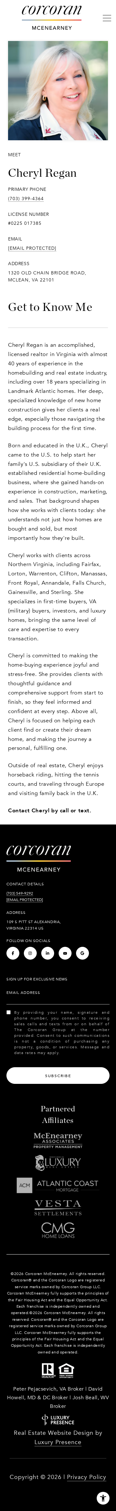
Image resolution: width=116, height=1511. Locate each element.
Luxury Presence (58, 1442)
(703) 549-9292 (19, 893)
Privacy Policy (86, 1477)
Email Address (23, 992)
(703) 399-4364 (26, 199)
